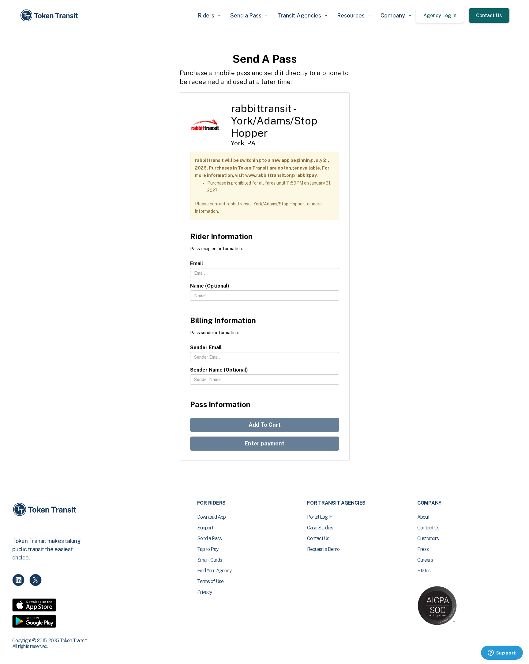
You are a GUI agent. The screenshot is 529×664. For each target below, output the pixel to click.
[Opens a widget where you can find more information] (502, 653)
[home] (50, 15)
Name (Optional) (209, 286)
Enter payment (264, 443)
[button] (209, 15)
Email (196, 263)
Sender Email (206, 347)
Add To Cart (265, 425)
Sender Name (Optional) (219, 370)
